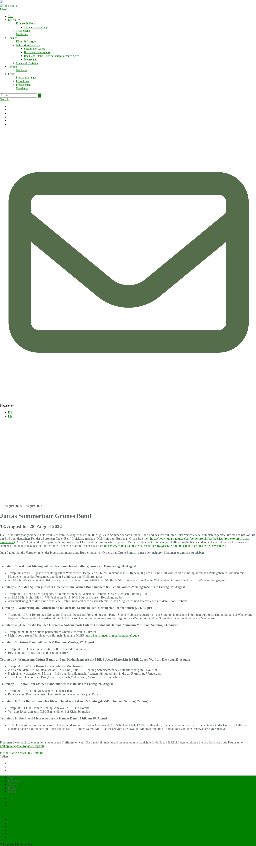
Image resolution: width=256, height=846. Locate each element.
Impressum (15, 802)
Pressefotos (22, 81)
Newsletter (22, 88)
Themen (12, 37)
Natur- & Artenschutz (28, 45)
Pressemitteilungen (26, 77)
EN (10, 416)
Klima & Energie (26, 41)
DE (10, 412)
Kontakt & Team (25, 23)
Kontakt (13, 791)
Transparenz (23, 30)
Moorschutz (30, 59)
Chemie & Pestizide (27, 63)
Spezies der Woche (34, 48)
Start (10, 16)
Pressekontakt (23, 84)
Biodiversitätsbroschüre (37, 52)
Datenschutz (16, 805)
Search (4, 99)
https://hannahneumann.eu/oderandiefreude (112, 635)
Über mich (14, 19)
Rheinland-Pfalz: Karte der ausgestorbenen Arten (51, 55)
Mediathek (22, 34)
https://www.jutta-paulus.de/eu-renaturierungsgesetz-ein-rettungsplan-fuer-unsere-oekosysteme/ (164, 545)
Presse (11, 73)
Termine (12, 66)
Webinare (21, 70)
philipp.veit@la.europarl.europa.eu (22, 746)
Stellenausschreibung (36, 27)
